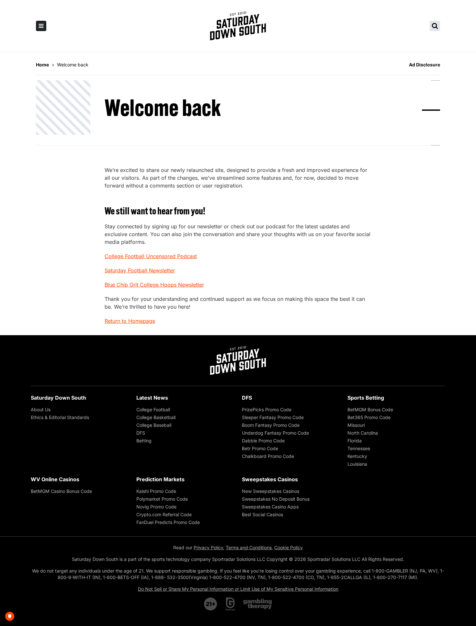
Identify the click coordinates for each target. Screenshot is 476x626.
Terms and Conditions (249, 547)
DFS (140, 433)
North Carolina (362, 433)
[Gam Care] (230, 604)
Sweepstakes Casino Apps (270, 506)
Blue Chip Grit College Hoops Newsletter (154, 284)
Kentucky (357, 456)
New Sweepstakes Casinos (270, 491)
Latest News (152, 397)
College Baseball (153, 425)
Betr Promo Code (260, 448)
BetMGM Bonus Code (370, 409)
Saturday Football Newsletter (140, 270)
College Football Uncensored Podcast (151, 256)
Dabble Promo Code (263, 440)
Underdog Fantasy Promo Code (275, 433)
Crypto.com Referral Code (164, 514)
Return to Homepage (130, 321)
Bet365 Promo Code (369, 417)
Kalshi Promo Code (156, 491)
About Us (41, 409)
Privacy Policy (208, 547)
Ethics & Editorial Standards (60, 417)
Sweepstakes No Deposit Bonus (276, 499)
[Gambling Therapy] (257, 603)
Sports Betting (365, 397)
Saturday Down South (58, 397)
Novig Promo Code (156, 506)
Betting (144, 440)
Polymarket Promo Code (162, 499)
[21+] (211, 604)
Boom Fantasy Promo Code (271, 425)
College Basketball (156, 417)
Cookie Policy (288, 547)
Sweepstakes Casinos (270, 479)
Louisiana (357, 464)
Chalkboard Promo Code (268, 456)
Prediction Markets (160, 479)
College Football (153, 409)
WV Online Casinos (55, 479)
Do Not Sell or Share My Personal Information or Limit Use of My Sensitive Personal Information (238, 589)
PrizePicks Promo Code (266, 409)
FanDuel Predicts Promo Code (168, 522)
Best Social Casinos (262, 514)
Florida (354, 440)
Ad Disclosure (424, 64)
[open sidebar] (41, 26)
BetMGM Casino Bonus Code (61, 491)
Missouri (356, 425)
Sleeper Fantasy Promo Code (273, 417)
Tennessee (358, 448)
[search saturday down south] (435, 26)
